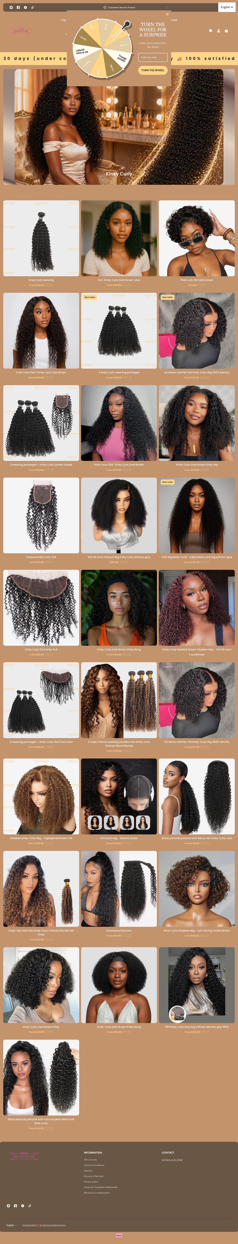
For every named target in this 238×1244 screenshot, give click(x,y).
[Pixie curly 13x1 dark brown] (197, 238)
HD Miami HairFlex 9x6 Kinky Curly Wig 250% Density (197, 372)
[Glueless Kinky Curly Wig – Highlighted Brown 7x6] (41, 796)
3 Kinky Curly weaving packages (119, 372)
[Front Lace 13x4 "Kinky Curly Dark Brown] (41, 331)
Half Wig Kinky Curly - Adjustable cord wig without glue (197, 557)
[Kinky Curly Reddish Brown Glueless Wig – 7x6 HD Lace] (197, 608)
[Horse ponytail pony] (119, 889)
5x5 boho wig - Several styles (118, 838)
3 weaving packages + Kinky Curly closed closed (41, 464)
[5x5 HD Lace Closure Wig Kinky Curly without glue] (119, 515)
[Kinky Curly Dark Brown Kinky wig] (197, 423)
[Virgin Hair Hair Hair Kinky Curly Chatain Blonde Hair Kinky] (41, 889)
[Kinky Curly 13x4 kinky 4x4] (41, 608)
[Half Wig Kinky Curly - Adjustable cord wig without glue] (197, 515)
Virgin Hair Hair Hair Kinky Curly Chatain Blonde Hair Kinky (41, 932)
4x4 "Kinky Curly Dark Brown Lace (119, 280)
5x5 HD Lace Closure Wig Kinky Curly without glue (119, 557)
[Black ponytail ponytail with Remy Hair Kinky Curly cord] (197, 796)
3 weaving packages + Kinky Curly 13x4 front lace (41, 742)
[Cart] (226, 30)
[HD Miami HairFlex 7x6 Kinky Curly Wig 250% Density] (197, 700)
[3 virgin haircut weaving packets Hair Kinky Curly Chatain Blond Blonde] (119, 700)
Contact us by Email (172, 1159)
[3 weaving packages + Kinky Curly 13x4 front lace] (41, 700)
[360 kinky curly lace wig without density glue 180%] (197, 985)
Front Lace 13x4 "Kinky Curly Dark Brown (41, 372)
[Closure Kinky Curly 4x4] (41, 515)
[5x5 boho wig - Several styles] (119, 796)
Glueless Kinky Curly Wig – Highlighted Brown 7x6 (41, 838)
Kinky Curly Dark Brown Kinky (41, 1027)
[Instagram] (11, 7)
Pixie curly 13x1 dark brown (197, 280)
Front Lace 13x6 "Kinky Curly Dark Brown (119, 464)
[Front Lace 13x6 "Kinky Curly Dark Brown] (119, 423)
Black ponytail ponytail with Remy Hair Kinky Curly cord (197, 838)
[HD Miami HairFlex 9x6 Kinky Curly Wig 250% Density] (197, 331)
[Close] (167, 14)
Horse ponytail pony (119, 930)
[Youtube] (25, 7)
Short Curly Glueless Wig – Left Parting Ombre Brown (196, 930)
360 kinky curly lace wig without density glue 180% (197, 1027)
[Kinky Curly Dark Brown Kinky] (41, 985)
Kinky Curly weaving (41, 280)
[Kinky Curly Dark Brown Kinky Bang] (119, 608)
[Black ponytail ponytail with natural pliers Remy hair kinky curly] (41, 1078)
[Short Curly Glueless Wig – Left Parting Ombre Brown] (197, 889)
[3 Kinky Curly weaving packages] (119, 331)
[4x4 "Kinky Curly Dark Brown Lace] (119, 238)
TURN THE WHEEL (152, 70)
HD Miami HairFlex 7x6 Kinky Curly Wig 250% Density (196, 742)
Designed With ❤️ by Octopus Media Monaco (44, 1225)
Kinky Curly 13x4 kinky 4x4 (41, 649)
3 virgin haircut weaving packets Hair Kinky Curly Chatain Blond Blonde (119, 744)
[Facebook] (18, 7)
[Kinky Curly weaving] (41, 238)
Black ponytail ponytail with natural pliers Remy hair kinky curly (41, 1121)
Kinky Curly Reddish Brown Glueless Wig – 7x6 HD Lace (197, 649)
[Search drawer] (211, 30)
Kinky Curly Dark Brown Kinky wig (197, 464)
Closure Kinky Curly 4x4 (41, 557)
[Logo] (21, 30)
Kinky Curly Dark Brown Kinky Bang (119, 649)
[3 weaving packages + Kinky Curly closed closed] (41, 423)
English (10, 1225)
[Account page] (218, 30)
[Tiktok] (32, 7)
